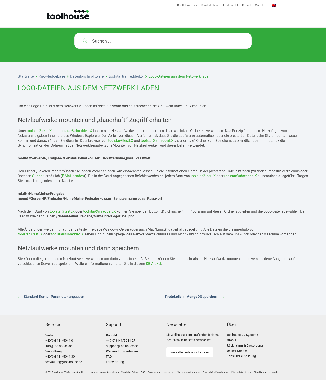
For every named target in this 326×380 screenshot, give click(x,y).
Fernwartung (115, 362)
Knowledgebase (52, 76)
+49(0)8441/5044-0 (59, 341)
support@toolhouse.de (122, 346)
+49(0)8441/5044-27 (120, 341)
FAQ (109, 357)
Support (38, 176)
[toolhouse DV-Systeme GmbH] (82, 14)
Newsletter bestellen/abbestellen (189, 352)
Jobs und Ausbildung (241, 356)
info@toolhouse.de (58, 346)
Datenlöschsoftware (87, 76)
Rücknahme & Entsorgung (245, 345)
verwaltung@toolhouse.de (63, 362)
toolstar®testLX (39, 131)
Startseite (26, 76)
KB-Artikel (153, 264)
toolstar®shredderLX (126, 76)
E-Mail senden (73, 176)
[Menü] (222, 17)
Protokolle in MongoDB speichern (191, 297)
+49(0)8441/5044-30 (60, 357)
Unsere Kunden (237, 351)
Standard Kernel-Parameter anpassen (54, 297)
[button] (215, 372)
